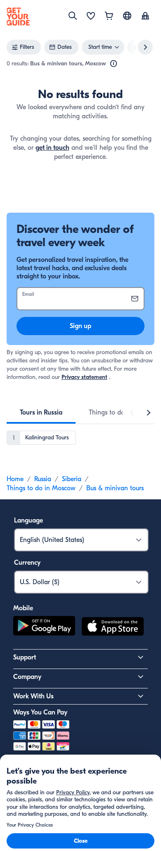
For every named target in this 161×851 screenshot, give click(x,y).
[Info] (113, 63)
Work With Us (33, 696)
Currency (27, 562)
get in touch (52, 147)
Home (15, 479)
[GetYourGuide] (18, 16)
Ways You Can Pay (40, 712)
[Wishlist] (91, 16)
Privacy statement (84, 377)
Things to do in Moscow (41, 488)
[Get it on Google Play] (44, 627)
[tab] (41, 412)
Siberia (71, 479)
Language (28, 520)
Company (27, 677)
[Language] (127, 15)
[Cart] (109, 16)
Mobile (23, 608)
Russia (42, 479)
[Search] (72, 15)
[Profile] (145, 16)
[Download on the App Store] (113, 627)
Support (24, 657)
